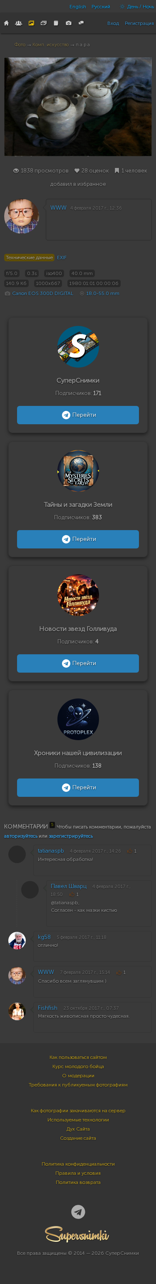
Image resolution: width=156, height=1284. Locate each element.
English (77, 7)
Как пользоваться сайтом (78, 1057)
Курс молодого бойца (78, 1066)
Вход (113, 23)
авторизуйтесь (20, 836)
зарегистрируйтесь (71, 836)
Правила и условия (78, 1173)
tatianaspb (51, 850)
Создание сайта (78, 1138)
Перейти (84, 414)
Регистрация (139, 23)
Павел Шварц (69, 886)
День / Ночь (140, 7)
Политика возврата (78, 1182)
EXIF (62, 257)
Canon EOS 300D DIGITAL (42, 293)
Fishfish (47, 1007)
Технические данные (29, 257)
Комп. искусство (50, 45)
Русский (101, 7)
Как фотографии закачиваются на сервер (78, 1111)
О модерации (78, 1076)
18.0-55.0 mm (103, 293)
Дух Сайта (78, 1129)
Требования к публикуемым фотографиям (78, 1085)
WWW (58, 207)
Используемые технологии (78, 1120)
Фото (20, 45)
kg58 (44, 937)
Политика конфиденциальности (78, 1164)
